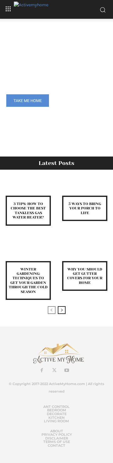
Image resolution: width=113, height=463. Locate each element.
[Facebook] (41, 370)
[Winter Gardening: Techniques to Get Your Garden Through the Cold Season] (28, 252)
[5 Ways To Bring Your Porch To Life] (84, 186)
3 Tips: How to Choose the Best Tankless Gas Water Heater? (28, 210)
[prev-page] (52, 310)
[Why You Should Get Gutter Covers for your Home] (84, 252)
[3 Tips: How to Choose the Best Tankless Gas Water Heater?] (28, 186)
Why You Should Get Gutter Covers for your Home (84, 276)
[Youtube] (67, 370)
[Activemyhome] (56, 9)
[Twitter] (54, 370)
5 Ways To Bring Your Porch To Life (84, 208)
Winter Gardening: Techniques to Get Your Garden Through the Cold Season (28, 280)
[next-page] (62, 310)
